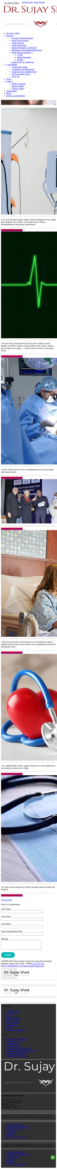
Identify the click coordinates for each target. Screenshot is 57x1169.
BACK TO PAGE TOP (16, 1137)
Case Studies (11, 64)
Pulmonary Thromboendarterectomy (27, 50)
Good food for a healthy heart (24, 72)
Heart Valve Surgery (20, 40)
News (8, 79)
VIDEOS (10, 1135)
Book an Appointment (15, 96)
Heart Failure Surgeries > (23, 52)
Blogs (8, 93)
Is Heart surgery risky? (21, 74)
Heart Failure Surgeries (16, 1053)
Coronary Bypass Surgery (22, 38)
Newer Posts (6, 900)
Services (9, 36)
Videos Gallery (18, 88)
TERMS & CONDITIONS (17, 1127)
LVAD (20, 55)
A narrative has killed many (23, 69)
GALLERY (11, 1132)
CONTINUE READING (12, 230)
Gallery (9, 81)
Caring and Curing (19, 67)
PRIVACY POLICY (15, 1125)
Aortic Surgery (18, 43)
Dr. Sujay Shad (12, 33)
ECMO (20, 60)
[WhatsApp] (53, 1157)
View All (15, 76)
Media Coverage (19, 84)
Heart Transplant (24, 57)
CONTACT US (13, 1130)
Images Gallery (18, 86)
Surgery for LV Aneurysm (23, 62)
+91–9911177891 (11, 3)
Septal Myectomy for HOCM (24, 48)
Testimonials (11, 91)
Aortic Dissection (19, 45)
